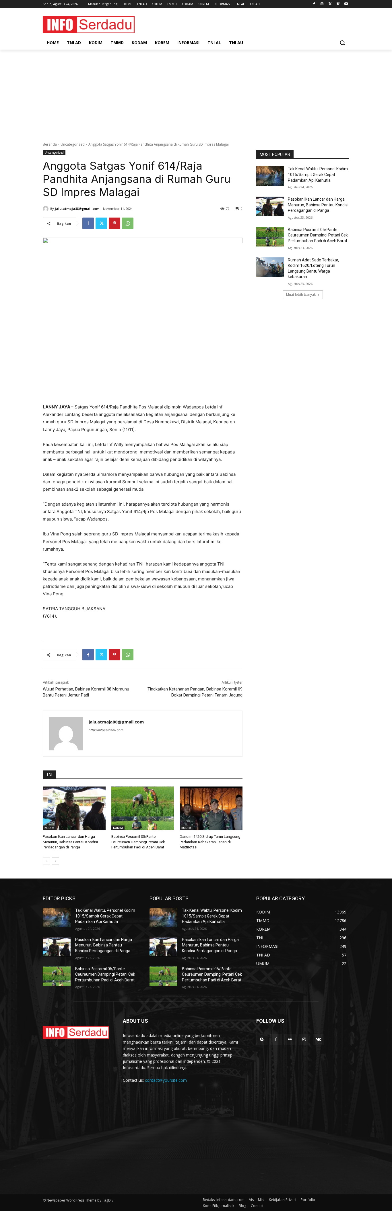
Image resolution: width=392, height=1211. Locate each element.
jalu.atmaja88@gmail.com (77, 208)
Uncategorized (73, 144)
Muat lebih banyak (301, 294)
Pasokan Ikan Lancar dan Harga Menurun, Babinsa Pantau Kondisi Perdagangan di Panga (70, 841)
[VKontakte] (318, 1039)
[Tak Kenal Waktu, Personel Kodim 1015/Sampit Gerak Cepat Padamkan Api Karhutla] (270, 176)
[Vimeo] (338, 4)
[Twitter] (330, 4)
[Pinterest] (114, 223)
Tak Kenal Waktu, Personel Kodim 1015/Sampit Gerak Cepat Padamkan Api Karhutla (318, 174)
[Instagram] (322, 4)
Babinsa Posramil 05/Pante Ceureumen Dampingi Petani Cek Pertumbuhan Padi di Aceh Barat (138, 841)
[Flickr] (290, 1039)
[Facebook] (314, 4)
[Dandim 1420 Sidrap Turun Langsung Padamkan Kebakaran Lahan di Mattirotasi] (211, 808)
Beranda (50, 144)
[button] (342, 43)
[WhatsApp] (127, 223)
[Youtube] (346, 4)
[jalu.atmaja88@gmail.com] (46, 209)
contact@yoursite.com (166, 1080)
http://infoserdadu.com (106, 730)
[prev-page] (46, 861)
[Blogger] (261, 1039)
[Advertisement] (196, 92)
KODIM (49, 828)
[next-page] (55, 861)
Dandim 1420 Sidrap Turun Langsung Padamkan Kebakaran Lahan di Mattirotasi (210, 841)
